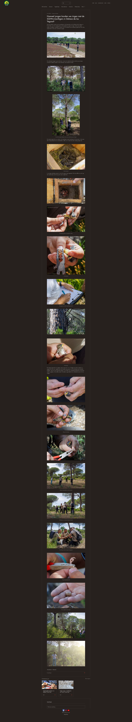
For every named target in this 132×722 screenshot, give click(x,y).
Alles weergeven (87, 678)
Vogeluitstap (57, 6)
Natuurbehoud (64, 6)
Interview (51, 6)
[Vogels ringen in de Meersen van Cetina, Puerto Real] (66, 685)
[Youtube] (68, 710)
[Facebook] (63, 710)
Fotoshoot (71, 6)
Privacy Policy (66, 714)
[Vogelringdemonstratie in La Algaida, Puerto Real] (49, 685)
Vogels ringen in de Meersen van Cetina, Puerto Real (65, 691)
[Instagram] (66, 710)
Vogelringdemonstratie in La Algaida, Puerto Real (48, 691)
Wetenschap (77, 6)
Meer (83, 6)
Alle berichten (44, 6)
